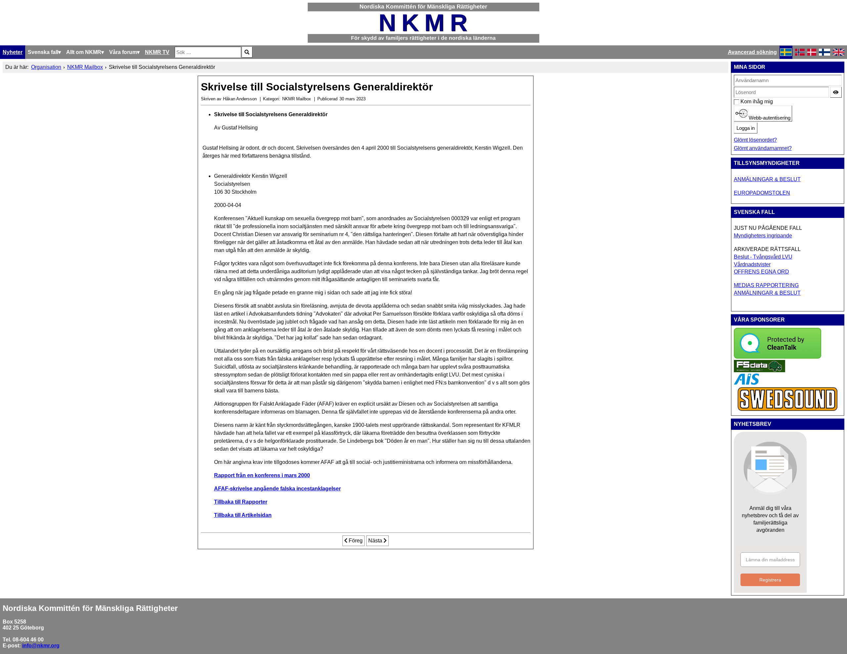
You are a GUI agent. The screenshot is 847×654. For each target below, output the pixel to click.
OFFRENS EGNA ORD (761, 272)
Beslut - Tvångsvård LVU (763, 257)
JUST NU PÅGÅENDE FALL (768, 228)
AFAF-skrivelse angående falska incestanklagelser (277, 488)
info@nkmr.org (41, 645)
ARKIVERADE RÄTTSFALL (767, 249)
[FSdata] (759, 370)
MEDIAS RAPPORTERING (766, 285)
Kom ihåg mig (743, 101)
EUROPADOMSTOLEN (762, 193)
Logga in (745, 128)
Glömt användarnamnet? (763, 148)
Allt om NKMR (83, 52)
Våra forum (123, 52)
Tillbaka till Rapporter (240, 502)
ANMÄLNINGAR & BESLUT (767, 179)
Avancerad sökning (752, 52)
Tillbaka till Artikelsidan (243, 515)
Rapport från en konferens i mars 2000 (262, 475)
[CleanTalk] (777, 357)
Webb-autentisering (768, 118)
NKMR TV (157, 52)
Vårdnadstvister (752, 264)
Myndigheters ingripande (763, 235)
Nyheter (12, 52)
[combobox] (208, 52)
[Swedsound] (788, 410)
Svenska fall (43, 52)
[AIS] (746, 383)
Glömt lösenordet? (755, 140)
